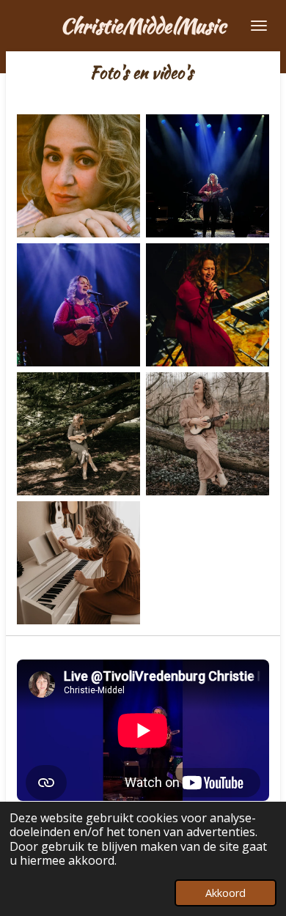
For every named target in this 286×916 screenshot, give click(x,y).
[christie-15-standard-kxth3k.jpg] (78, 562)
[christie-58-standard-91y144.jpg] (207, 433)
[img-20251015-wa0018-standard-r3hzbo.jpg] (207, 175)
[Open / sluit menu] (259, 25)
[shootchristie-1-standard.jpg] (78, 433)
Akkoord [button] (225, 893)
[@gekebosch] (78, 304)
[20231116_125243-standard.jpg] (207, 304)
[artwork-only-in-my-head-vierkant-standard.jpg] (78, 175)
